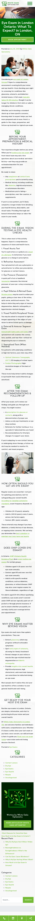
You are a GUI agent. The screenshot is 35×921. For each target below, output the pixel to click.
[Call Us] (4, 918)
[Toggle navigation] (29, 3)
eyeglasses (13, 177)
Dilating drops (7, 294)
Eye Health (9, 772)
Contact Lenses (11, 763)
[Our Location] (22, 918)
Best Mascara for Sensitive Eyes (14, 833)
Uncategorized (11, 778)
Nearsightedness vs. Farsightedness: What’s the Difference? (16, 851)
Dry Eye (8, 766)
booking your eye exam (20, 153)
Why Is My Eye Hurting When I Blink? (19, 859)
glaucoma (15, 640)
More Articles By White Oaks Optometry (17, 824)
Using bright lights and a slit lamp (14, 332)
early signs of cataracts (19, 649)
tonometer (5, 281)
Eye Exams (13, 747)
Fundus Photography (13, 363)
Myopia (8, 775)
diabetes (12, 185)
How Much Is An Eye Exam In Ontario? (15, 836)
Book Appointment (17, 40)
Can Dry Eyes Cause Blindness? (17, 857)
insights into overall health (22, 666)
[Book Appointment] (13, 918)
